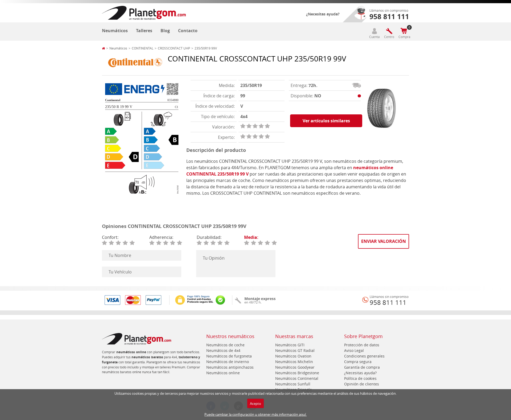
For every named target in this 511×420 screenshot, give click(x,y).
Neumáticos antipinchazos (230, 367)
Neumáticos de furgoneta (229, 356)
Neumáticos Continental (296, 378)
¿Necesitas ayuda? (323, 13)
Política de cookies (360, 378)
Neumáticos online (223, 372)
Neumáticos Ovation (293, 356)
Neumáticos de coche (225, 344)
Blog (165, 31)
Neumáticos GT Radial (295, 350)
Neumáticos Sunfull (292, 383)
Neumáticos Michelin (294, 361)
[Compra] (403, 31)
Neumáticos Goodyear (295, 367)
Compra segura (358, 361)
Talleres (144, 31)
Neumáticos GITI (289, 344)
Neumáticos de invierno (227, 361)
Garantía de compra (362, 367)
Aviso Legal (354, 350)
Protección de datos (361, 344)
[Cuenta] (374, 31)
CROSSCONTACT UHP (174, 48)
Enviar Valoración (383, 241)
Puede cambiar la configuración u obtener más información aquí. (255, 414)
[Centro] (389, 31)
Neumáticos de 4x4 (223, 350)
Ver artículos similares (326, 121)
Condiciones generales (364, 356)
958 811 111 (388, 302)
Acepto (255, 403)
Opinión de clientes (361, 383)
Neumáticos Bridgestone (297, 372)
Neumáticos (115, 31)
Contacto (187, 31)
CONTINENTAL (142, 48)
